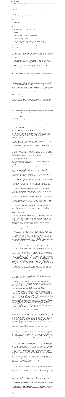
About (43, 0)
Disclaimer (12, 396)
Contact (50, 0)
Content (47, 0)
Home (40, 0)
